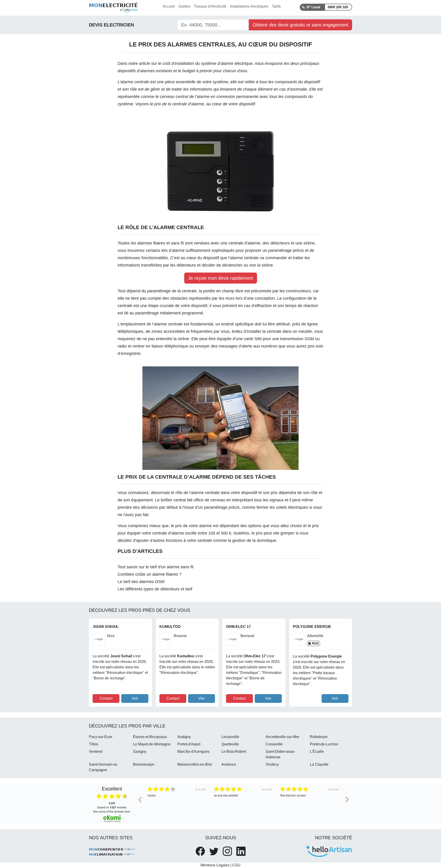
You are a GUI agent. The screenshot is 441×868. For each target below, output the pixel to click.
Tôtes (93, 744)
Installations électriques (249, 6)
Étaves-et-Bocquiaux (150, 737)
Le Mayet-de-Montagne (152, 744)
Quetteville (230, 744)
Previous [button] (140, 799)
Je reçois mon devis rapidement (220, 278)
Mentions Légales (215, 865)
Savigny (139, 751)
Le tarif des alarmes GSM (141, 581)
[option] (177, 803)
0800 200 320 (338, 7)
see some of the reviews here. (112, 811)
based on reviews (112, 805)
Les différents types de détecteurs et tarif (155, 589)
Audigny (184, 737)
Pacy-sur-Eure (100, 737)
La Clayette (319, 764)
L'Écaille (317, 751)
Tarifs (276, 6)
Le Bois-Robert (233, 751)
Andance (228, 764)
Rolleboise (319, 737)
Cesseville (274, 744)
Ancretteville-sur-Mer (282, 737)
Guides (184, 6)
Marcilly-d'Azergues (193, 751)
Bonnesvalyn (143, 764)
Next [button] (347, 799)
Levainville (230, 737)
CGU (236, 865)
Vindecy (272, 764)
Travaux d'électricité (210, 6)
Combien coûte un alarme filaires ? (149, 574)
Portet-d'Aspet (188, 744)
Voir (135, 698)
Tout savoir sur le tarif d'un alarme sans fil (155, 567)
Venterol (95, 751)
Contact (106, 698)
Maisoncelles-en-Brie (194, 764)
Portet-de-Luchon (324, 744)
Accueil (169, 6)
